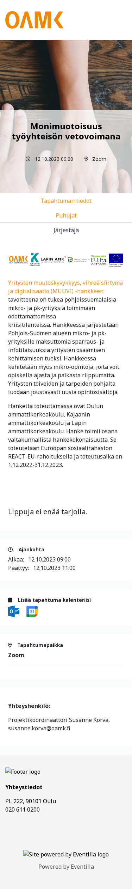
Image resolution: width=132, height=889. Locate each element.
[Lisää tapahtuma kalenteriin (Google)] (32, 611)
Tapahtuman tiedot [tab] (66, 201)
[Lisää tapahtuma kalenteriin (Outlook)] (14, 611)
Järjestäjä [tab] (66, 230)
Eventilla (82, 866)
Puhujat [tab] (66, 215)
